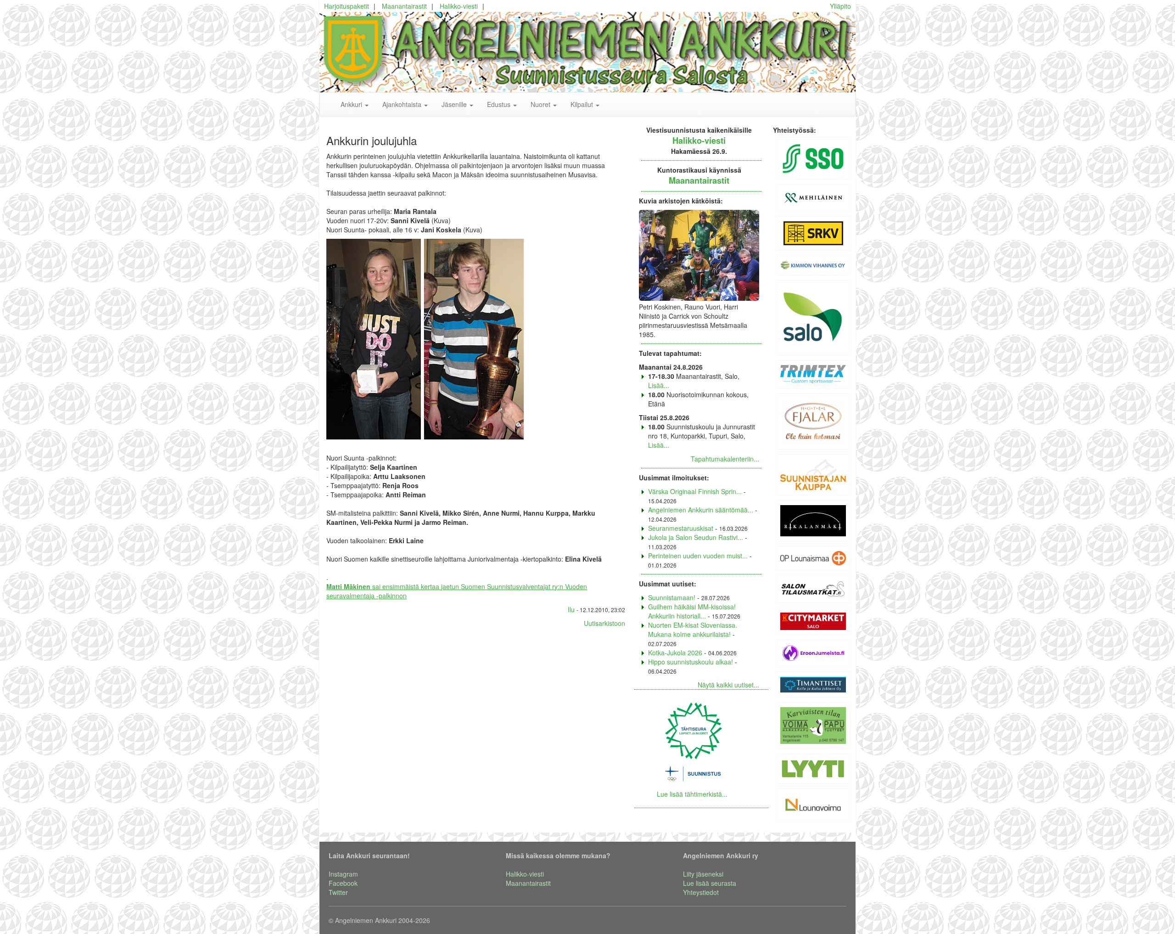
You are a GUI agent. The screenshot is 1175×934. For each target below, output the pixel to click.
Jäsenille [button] (455, 104)
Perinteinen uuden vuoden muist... (698, 555)
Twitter (338, 892)
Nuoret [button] (541, 104)
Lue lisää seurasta (709, 883)
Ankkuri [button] (352, 104)
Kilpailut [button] (583, 104)
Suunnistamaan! (671, 597)
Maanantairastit (404, 6)
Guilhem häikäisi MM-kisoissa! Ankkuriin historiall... (692, 611)
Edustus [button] (499, 104)
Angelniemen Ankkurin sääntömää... (700, 509)
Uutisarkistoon (604, 623)
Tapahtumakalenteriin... (725, 458)
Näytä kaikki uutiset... (728, 684)
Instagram (343, 873)
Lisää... (658, 385)
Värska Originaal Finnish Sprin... (695, 491)
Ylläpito (840, 6)
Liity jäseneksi (703, 873)
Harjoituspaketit (346, 6)
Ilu (571, 609)
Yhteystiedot (701, 892)
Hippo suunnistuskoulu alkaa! (690, 661)
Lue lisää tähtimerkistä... (692, 794)
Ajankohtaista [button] (402, 104)
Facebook (343, 883)
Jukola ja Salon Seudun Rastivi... (695, 537)
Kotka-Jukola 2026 (675, 652)
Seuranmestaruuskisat (680, 528)
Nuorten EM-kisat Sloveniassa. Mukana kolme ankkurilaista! (692, 629)
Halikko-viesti (459, 6)
